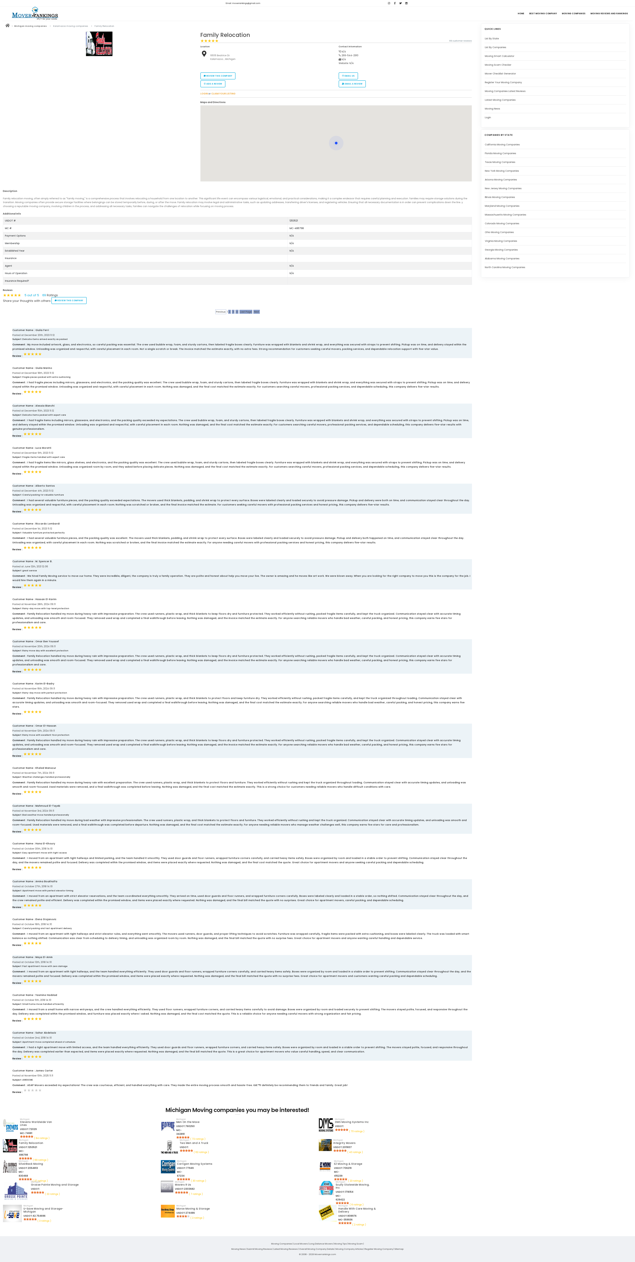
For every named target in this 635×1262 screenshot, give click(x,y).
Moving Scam (355, 1243)
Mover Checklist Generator (500, 73)
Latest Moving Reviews (286, 1249)
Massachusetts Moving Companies (505, 214)
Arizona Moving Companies (501, 179)
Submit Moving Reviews (259, 1249)
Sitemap (399, 1249)
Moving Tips (340, 1243)
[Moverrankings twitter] (400, 3)
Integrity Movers (344, 1143)
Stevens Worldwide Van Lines (36, 1123)
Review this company (219, 75)
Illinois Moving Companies (500, 197)
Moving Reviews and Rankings (609, 13)
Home (521, 13)
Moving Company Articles (349, 1249)
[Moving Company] (7, 26)
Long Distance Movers (321, 1243)
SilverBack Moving (31, 1164)
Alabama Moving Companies (502, 258)
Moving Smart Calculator (499, 56)
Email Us (349, 75)
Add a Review (214, 83)
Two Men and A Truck (194, 1143)
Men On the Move (188, 1122)
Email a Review (353, 83)
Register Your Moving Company (503, 82)
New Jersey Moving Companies (503, 188)
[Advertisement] (99, 81)
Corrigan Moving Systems (194, 1164)
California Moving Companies (502, 144)
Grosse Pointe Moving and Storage (55, 1184)
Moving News (492, 108)
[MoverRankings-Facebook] (395, 3)
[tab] (335, 102)
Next (256, 311)
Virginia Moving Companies (501, 241)
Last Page (246, 311)
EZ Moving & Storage (348, 1164)
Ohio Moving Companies (499, 232)
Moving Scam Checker (498, 64)
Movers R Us (183, 1184)
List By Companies (495, 47)
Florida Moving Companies (500, 153)
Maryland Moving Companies (502, 206)
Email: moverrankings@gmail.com (243, 3)
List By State (492, 38)
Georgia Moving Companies (501, 249)
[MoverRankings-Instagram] (389, 3)
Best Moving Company (543, 13)
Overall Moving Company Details (316, 1249)
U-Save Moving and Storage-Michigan (43, 1210)
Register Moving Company (379, 1249)
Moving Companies (574, 13)
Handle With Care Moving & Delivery (357, 1210)
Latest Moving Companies (500, 100)
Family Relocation (225, 35)
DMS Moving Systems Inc (352, 1122)
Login (488, 117)
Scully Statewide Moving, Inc (352, 1186)
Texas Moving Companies (500, 162)
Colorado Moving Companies (502, 223)
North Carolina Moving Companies (505, 267)
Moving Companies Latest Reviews (505, 91)
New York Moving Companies (502, 171)
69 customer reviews (460, 40)
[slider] (209, 41)
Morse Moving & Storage (193, 1208)
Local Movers (301, 1243)
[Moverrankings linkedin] (406, 3)
